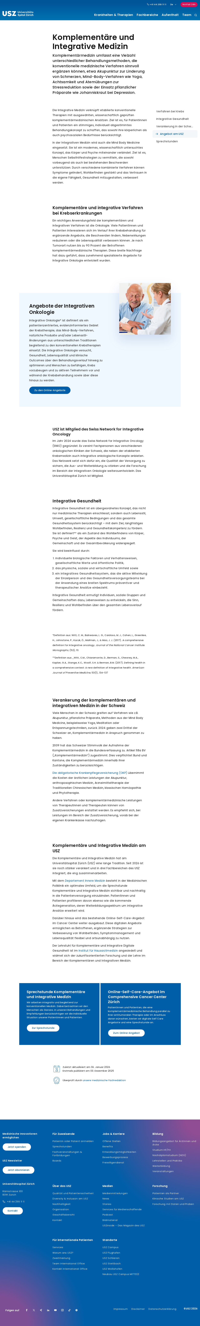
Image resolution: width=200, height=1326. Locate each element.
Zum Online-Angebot (126, 1033)
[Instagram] (62, 1310)
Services (57, 1247)
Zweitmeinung (61, 1258)
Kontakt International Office (69, 1268)
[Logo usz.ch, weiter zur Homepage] (17, 14)
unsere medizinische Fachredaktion (104, 1080)
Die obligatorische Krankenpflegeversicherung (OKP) (89, 773)
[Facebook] (26, 1310)
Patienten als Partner (165, 1193)
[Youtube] (55, 1310)
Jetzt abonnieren (18, 1170)
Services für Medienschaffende (122, 1209)
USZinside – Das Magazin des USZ (123, 1225)
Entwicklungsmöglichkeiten (119, 1152)
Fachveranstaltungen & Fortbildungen (67, 1153)
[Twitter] (34, 1310)
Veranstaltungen (163, 1171)
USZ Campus (110, 1247)
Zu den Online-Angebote (49, 390)
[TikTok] (69, 1310)
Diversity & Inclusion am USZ (70, 1198)
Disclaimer (138, 1309)
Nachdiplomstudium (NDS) (169, 1155)
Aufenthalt (170, 15)
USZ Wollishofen (112, 1268)
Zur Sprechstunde (43, 1028)
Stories (106, 1204)
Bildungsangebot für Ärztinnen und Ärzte (174, 1142)
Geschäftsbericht (63, 1214)
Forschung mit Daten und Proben (173, 1204)
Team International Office (68, 1263)
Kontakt (13, 1210)
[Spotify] (76, 1310)
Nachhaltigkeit (61, 1204)
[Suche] (196, 15)
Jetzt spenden (17, 1147)
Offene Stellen (111, 1141)
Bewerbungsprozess (115, 1157)
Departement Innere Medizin (85, 881)
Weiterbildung (161, 1166)
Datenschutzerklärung (162, 1309)
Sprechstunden (62, 1146)
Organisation (60, 1209)
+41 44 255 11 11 (157, 4)
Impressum (121, 1309)
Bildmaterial (110, 1220)
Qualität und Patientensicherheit (73, 1193)
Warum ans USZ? (62, 1252)
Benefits (107, 1146)
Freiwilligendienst (113, 1162)
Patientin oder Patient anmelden (73, 1141)
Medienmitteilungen (115, 1193)
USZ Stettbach (111, 1263)
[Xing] (41, 1310)
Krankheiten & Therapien (113, 15)
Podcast (107, 1214)
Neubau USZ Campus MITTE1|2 (120, 1274)
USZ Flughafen (111, 1252)
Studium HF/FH (161, 1150)
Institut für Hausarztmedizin (99, 951)
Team (186, 15)
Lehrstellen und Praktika (167, 1160)
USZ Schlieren (110, 1258)
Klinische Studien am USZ (168, 1198)
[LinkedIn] (48, 1310)
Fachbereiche (147, 15)
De (171, 4)
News (105, 1198)
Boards (56, 1160)
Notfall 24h (188, 4)
